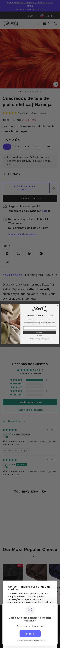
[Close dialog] (57, 304)
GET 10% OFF (40, 332)
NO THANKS (39, 335)
